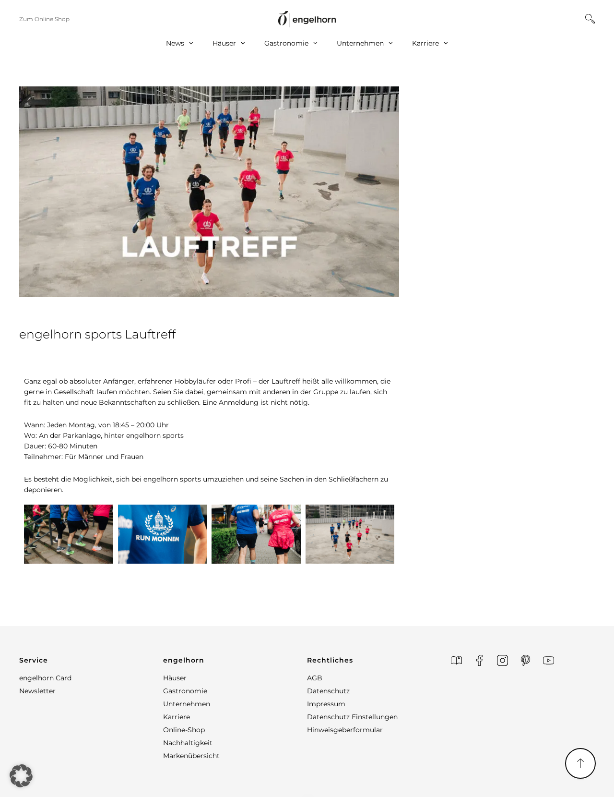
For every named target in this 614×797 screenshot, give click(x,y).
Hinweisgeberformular (345, 729)
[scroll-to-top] (580, 763)
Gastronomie (286, 43)
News (175, 43)
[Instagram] (502, 660)
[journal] (456, 660)
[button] (91, 660)
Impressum (326, 704)
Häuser (224, 43)
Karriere (425, 43)
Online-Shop (184, 729)
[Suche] (590, 19)
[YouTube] (548, 660)
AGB (314, 678)
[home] (307, 19)
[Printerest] (525, 660)
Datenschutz (328, 691)
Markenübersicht (191, 755)
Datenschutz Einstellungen (352, 716)
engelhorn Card (45, 678)
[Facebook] (479, 660)
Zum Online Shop (44, 19)
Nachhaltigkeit (188, 742)
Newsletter (37, 691)
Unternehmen (360, 43)
